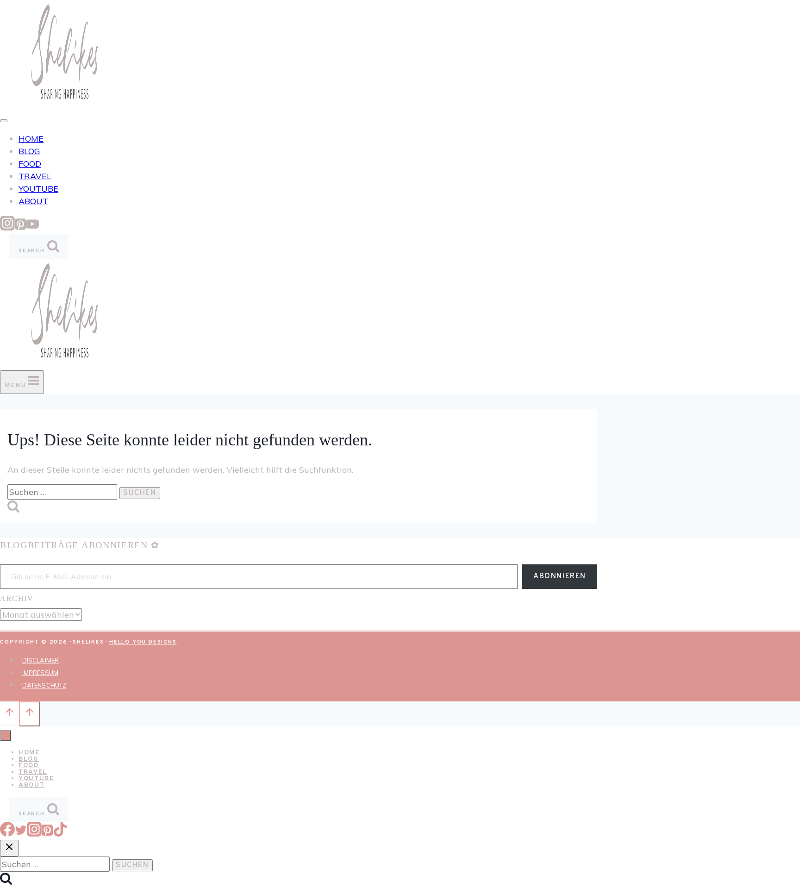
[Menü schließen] (5, 735)
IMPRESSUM (40, 672)
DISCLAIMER (40, 660)
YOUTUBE (38, 188)
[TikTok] (60, 833)
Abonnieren (559, 576)
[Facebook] (7, 833)
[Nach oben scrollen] (9, 713)
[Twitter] (21, 833)
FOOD (30, 163)
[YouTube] (32, 227)
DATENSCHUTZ (44, 685)
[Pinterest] (20, 227)
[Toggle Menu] (3, 120)
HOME (31, 138)
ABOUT (33, 201)
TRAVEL (35, 176)
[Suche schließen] (9, 848)
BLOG (29, 151)
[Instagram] (7, 227)
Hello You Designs (143, 642)
